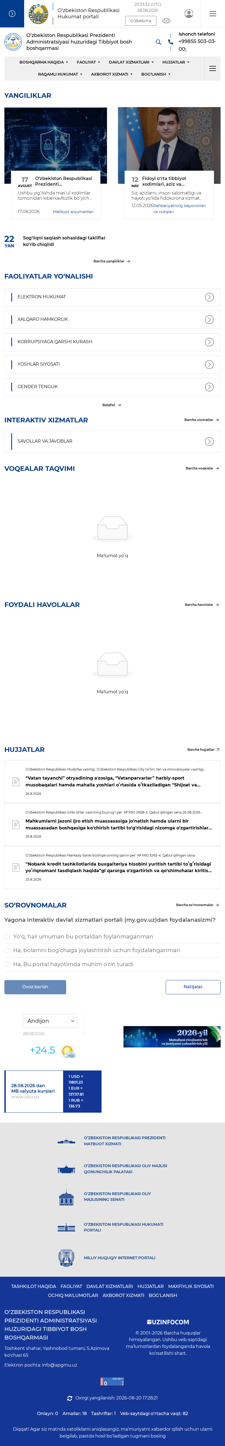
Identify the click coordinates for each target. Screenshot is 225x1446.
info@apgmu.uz (59, 1365)
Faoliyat (86, 62)
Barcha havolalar (199, 605)
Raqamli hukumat (58, 74)
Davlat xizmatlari (129, 62)
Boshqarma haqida (41, 62)
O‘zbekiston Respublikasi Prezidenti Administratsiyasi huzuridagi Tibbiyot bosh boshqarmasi (50, 1325)
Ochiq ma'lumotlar (73, 1295)
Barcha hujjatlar (200, 750)
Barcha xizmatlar (198, 420)
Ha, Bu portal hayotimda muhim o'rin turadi (73, 964)
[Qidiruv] (158, 42)
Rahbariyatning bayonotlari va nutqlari (179, 208)
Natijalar (193, 986)
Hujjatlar (173, 62)
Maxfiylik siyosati (191, 1286)
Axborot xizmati (109, 74)
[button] (213, 13)
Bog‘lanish (153, 74)
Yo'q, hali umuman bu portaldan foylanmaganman (83, 936)
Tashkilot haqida (33, 1286)
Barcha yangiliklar (109, 261)
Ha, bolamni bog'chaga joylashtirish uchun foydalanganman (96, 950)
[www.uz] (112, 1382)
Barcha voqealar (199, 468)
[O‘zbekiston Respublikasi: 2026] (172, 1036)
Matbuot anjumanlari (73, 211)
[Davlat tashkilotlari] (12, 13)
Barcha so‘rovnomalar (194, 905)
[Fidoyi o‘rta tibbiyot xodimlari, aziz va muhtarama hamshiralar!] (169, 145)
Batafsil (108, 405)
